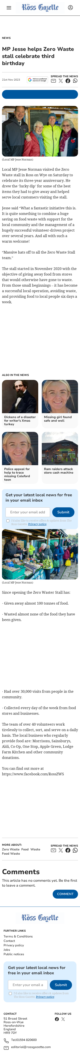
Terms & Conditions (18, 936)
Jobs (7, 950)
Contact (9, 941)
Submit (63, 512)
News (6, 38)
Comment (65, 894)
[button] (9, 7)
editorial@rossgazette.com (31, 1047)
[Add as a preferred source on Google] (37, 79)
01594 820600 (26, 1040)
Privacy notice (37, 524)
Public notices (14, 954)
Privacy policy (14, 945)
